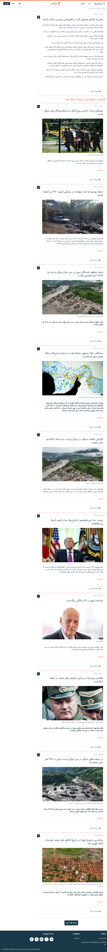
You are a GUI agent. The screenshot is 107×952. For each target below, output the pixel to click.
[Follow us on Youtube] (42, 939)
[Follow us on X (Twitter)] (46, 939)
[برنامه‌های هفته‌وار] (13, 3)
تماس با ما (102, 938)
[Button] (95, 91)
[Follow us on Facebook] (52, 939)
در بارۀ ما (77, 938)
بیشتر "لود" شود (71, 922)
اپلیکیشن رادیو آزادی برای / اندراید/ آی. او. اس (93, 943)
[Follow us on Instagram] (37, 939)
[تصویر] (19, 3)
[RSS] (32, 939)
